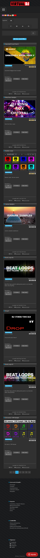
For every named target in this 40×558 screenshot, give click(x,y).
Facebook (13, 542)
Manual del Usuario (15, 505)
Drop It (7, 311)
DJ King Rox (33, 118)
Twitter (13, 547)
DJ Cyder (34, 332)
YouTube (13, 544)
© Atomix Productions (20, 556)
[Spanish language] (5, 15)
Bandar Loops (9, 151)
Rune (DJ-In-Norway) (31, 65)
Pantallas (12, 491)
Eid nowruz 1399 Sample (12, 417)
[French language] (8, 15)
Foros (11, 510)
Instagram (14, 545)
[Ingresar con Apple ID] (22, 26)
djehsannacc (33, 225)
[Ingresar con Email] (11, 20)
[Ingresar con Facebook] (10, 26)
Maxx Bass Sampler (10, 97)
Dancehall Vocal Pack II (12, 44)
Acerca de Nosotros (15, 523)
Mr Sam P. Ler (33, 278)
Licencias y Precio (14, 489)
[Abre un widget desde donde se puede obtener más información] (32, 554)
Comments (18, 93)
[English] (3, 15)
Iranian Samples (9, 204)
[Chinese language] (15, 15)
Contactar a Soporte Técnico (17, 504)
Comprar (12, 486)
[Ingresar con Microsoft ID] (16, 26)
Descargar (12, 484)
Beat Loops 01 (9, 364)
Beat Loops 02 (9, 257)
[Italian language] (13, 15)
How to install (26, 93)
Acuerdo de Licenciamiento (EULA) (19, 528)
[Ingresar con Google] (28, 26)
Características (14, 488)
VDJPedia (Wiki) (14, 507)
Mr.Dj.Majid (33, 172)
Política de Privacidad (15, 526)
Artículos (12, 509)
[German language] (10, 15)
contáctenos (13, 524)
